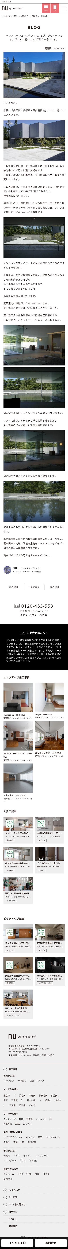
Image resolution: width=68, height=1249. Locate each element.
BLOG (34, 16)
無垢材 (6, 1155)
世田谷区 (43, 1095)
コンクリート (41, 1155)
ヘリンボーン (9, 1160)
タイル (16, 1155)
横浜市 (48, 1100)
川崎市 (58, 1100)
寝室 (40, 1137)
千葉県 (12, 1105)
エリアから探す (10, 1089)
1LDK (20, 1174)
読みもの (24, 16)
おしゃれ (27, 1123)
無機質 (30, 1119)
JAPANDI (7, 1123)
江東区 (14, 1100)
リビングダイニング (12, 1137)
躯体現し (33, 1160)
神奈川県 (31, 1100)
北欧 (21, 1119)
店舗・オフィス (37, 1080)
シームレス (41, 1119)
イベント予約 (17, 1243)
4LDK (46, 1174)
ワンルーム (8, 1174)
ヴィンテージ (9, 1119)
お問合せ (50, 1243)
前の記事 (13, 587)
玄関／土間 (18, 1142)
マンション (8, 1080)
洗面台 (6, 1142)
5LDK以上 (8, 1179)
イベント (13, 1218)
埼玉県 (22, 1105)
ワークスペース (53, 1137)
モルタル (27, 1155)
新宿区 (32, 1095)
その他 (32, 1105)
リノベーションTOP (9, 16)
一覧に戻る (34, 587)
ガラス (23, 1160)
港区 (5, 1100)
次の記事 (54, 587)
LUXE (17, 1123)
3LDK (37, 1174)
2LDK (28, 1174)
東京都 (6, 1095)
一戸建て (22, 1080)
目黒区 (54, 1095)
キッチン (30, 1137)
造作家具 (32, 1142)
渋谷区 (22, 1095)
